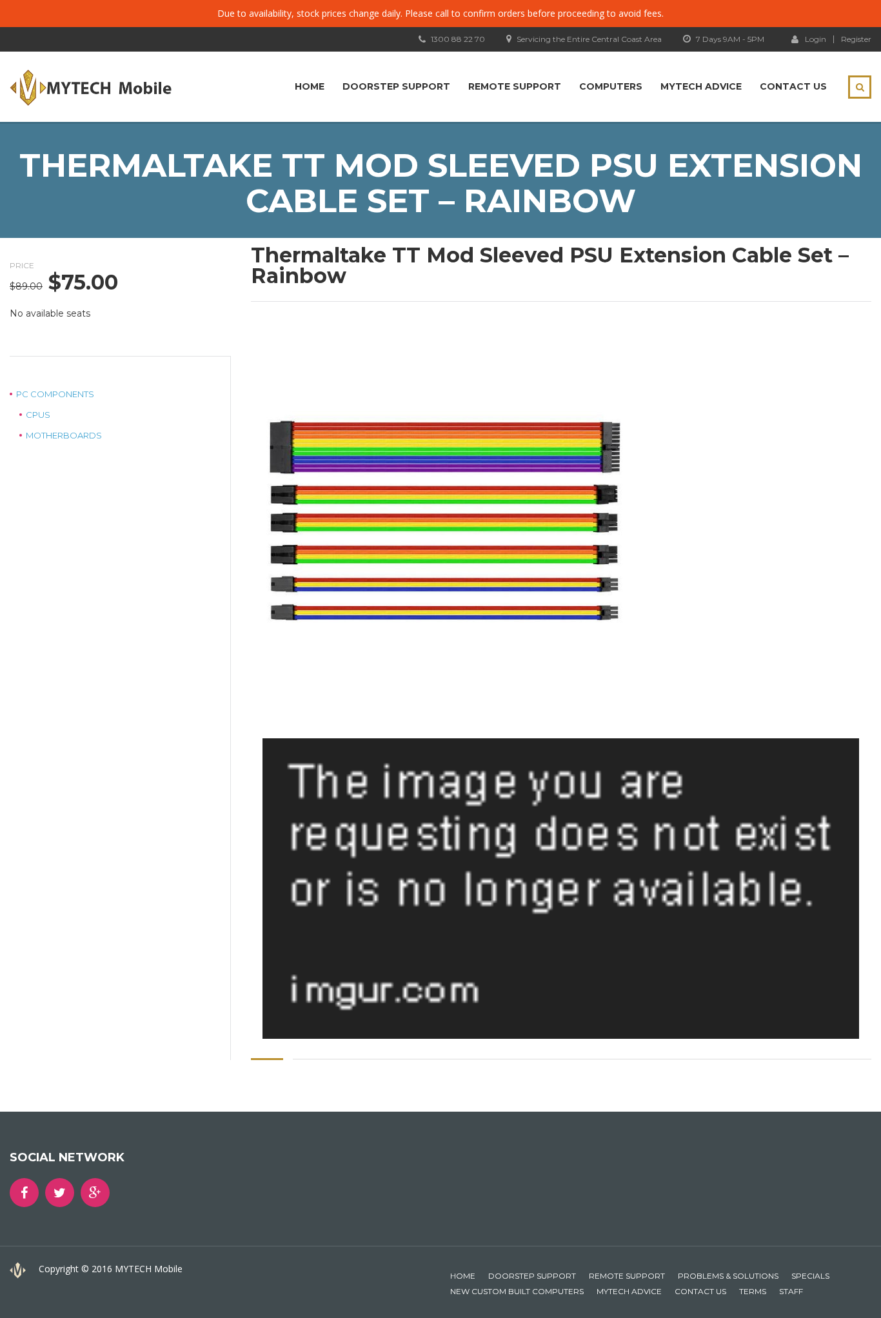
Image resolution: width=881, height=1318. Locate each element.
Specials (810, 1276)
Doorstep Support (396, 86)
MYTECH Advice (701, 86)
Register (856, 39)
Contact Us (793, 86)
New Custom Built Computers (517, 1291)
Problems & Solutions (728, 1276)
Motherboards (64, 435)
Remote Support (514, 86)
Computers (610, 86)
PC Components (55, 394)
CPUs (38, 414)
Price (22, 265)
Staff (791, 1291)
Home (309, 86)
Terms (752, 1291)
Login (815, 38)
